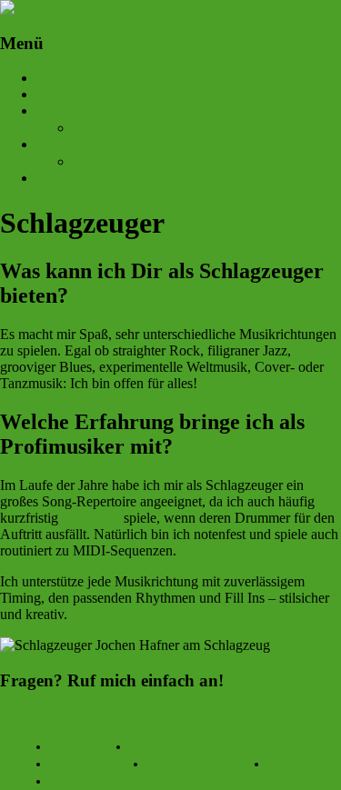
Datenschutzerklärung (120, 781)
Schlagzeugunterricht (96, 110)
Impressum (302, 763)
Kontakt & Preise (85, 177)
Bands (91, 161)
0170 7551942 (42, 715)
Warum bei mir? (119, 127)
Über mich (66, 94)
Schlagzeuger (75, 144)
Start (49, 77)
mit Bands (91, 517)
